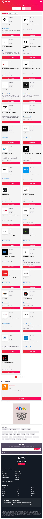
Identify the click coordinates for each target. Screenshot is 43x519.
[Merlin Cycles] (26, 315)
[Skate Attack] (26, 190)
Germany (3, 491)
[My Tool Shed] (5, 273)
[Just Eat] (5, 387)
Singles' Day (17, 475)
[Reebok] (26, 64)
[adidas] (26, 149)
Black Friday (17, 477)
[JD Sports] (5, 20)
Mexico (32, 491)
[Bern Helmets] (5, 128)
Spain (3, 495)
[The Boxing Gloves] (26, 294)
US (31, 495)
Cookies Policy (26, 452)
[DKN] (5, 294)
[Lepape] (5, 170)
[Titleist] (26, 211)
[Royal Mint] (5, 85)
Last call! (15, 13)
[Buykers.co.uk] (6, 1)
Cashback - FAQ (18, 473)
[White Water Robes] (26, 273)
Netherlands (4, 493)
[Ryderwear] (26, 252)
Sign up (21, 463)
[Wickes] (5, 338)
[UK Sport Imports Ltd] (5, 252)
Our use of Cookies (5, 477)
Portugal (33, 493)
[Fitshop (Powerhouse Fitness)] (5, 211)
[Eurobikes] (26, 128)
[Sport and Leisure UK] (5, 315)
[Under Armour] (26, 42)
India (17, 491)
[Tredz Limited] (5, 64)
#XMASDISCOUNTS (18, 479)
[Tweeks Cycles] (26, 231)
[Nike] (26, 20)
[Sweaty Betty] (5, 42)
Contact (3, 479)
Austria (18, 487)
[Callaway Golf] (5, 231)
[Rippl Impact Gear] (5, 190)
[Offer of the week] (21, 413)
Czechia (18, 489)
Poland (18, 493)
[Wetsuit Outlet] (5, 149)
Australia (3, 487)
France (32, 489)
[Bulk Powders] (26, 85)
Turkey (18, 495)
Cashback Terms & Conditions (7, 481)
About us (3, 471)
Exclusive (10, 13)
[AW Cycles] (26, 338)
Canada (3, 489)
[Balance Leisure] (26, 108)
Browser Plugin (17, 471)
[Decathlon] (26, 170)
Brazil (32, 487)
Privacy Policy (4, 475)
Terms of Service (5, 473)
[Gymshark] (5, 108)
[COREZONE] (5, 358)
